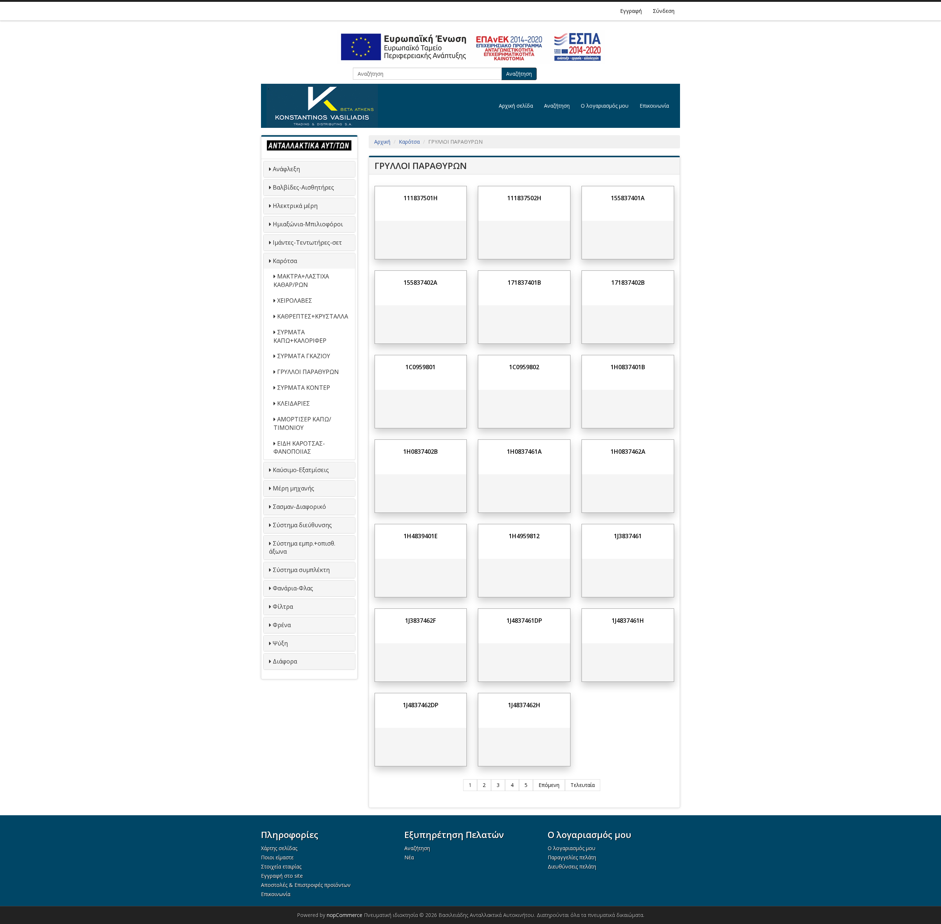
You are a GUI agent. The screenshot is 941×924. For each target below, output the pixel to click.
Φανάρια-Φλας (293, 588)
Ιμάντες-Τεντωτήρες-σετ (307, 242)
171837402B (628, 282)
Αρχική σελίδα (516, 105)
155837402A (420, 282)
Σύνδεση (664, 10)
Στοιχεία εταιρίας (281, 866)
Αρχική (382, 141)
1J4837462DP (421, 705)
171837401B (524, 282)
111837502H (524, 198)
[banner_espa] (470, 47)
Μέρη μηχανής (293, 488)
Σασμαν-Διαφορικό (299, 507)
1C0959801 (420, 367)
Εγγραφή (631, 10)
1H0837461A (524, 451)
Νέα (409, 857)
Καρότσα (285, 261)
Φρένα (282, 625)
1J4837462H (524, 705)
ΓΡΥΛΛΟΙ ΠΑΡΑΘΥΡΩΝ (308, 372)
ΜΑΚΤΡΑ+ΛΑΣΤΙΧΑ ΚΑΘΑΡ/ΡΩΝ (301, 280)
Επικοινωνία (654, 105)
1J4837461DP (524, 620)
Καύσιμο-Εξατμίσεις (301, 470)
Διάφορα (285, 661)
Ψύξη (280, 643)
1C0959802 (524, 367)
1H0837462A (628, 451)
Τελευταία (582, 784)
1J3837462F (420, 620)
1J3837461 (628, 536)
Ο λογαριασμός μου (605, 105)
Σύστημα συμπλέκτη (301, 570)
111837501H (421, 198)
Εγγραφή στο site (282, 875)
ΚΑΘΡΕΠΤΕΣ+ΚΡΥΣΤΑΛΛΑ (312, 316)
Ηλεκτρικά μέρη (295, 206)
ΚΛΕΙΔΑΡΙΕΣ (293, 403)
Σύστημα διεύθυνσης (302, 525)
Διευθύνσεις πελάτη (572, 866)
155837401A (628, 198)
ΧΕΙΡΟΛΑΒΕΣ (294, 300)
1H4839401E (420, 536)
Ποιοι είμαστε (277, 857)
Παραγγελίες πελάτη (572, 857)
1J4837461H (628, 620)
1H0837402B (420, 451)
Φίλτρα (283, 607)
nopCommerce (344, 915)
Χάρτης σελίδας (279, 848)
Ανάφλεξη (286, 169)
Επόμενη (549, 784)
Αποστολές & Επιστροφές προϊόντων (306, 884)
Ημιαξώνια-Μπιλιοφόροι (308, 224)
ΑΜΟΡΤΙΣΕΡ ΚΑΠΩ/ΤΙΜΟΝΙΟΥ (302, 423)
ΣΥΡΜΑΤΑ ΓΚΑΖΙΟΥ (303, 356)
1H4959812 (524, 536)
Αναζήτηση (519, 73)
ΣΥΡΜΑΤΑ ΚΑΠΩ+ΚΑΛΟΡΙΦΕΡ (299, 336)
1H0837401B (628, 367)
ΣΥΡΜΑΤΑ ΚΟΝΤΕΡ (303, 388)
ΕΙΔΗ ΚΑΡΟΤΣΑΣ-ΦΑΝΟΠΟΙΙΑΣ (299, 447)
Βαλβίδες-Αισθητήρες (303, 187)
